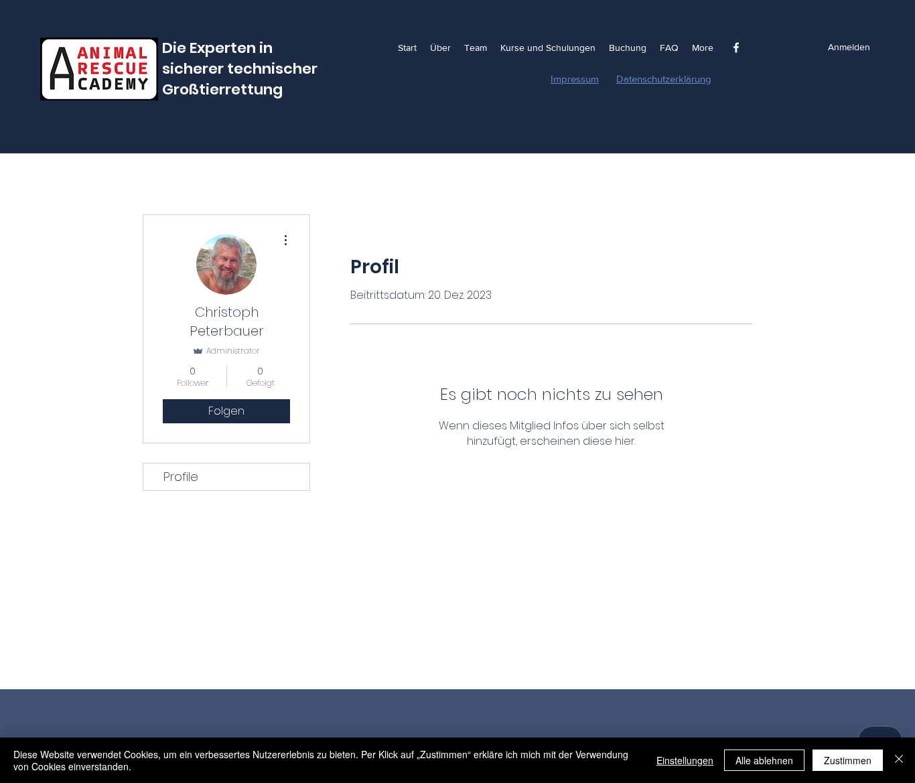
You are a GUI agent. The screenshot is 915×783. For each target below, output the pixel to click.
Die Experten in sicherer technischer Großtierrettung (240, 69)
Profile (180, 476)
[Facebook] (736, 47)
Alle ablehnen (764, 760)
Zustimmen (847, 760)
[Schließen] (899, 760)
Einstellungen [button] (684, 760)
